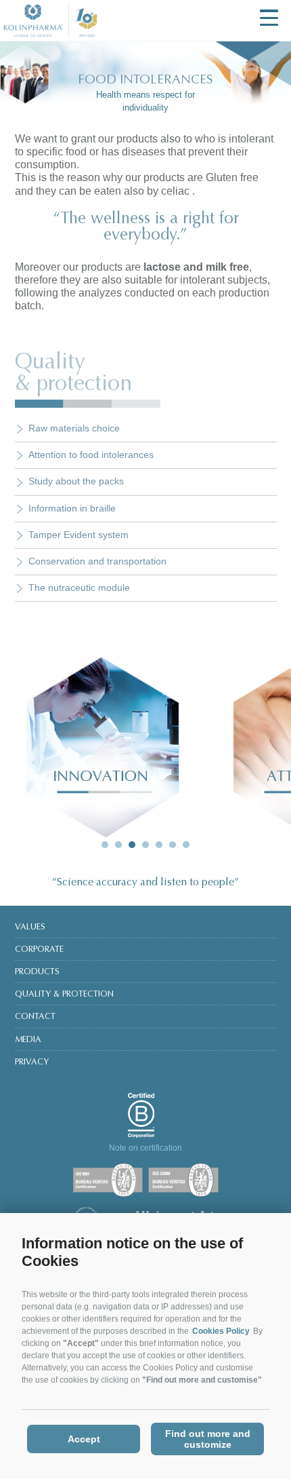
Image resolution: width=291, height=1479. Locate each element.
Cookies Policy (221, 1331)
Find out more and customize (207, 1439)
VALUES (30, 927)
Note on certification (145, 1148)
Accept (84, 1439)
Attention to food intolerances (91, 454)
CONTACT (35, 1017)
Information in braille (72, 508)
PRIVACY (32, 1062)
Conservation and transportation (97, 561)
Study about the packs (76, 481)
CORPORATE (39, 950)
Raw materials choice (74, 428)
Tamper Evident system (78, 534)
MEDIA (28, 1040)
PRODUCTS (37, 972)
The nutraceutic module (79, 587)
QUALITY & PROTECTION (64, 995)
